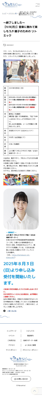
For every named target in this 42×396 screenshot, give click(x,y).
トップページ (11, 331)
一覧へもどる (11, 311)
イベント (11, 336)
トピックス (30, 331)
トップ (4, 13)
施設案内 (30, 336)
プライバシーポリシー (30, 350)
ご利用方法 (11, 340)
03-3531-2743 (22, 366)
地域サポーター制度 (30, 340)
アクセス (11, 345)
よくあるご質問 (30, 345)
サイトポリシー (11, 350)
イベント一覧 (13, 13)
